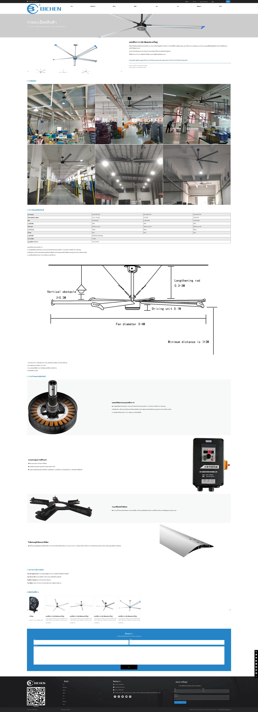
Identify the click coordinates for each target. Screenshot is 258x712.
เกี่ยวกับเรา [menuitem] (93, 6)
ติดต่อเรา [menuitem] (199, 6)
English (186, 1)
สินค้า (32, 26)
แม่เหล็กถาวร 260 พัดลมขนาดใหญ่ (58, 26)
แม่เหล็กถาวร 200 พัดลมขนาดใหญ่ (138, 67)
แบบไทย (194, 1)
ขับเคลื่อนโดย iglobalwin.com (225, 709)
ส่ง (129, 667)
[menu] (146, 6)
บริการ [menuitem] (114, 6)
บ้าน (28, 26)
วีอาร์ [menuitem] (220, 6)
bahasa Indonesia (204, 1)
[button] (135, 6)
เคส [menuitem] (156, 6)
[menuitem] (135, 6)
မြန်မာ (213, 1)
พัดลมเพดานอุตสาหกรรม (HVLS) (42, 26)
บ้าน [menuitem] (72, 6)
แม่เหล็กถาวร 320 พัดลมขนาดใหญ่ (140, 65)
